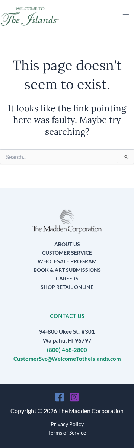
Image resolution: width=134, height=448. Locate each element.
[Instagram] (74, 397)
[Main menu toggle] (126, 16)
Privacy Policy (67, 424)
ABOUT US (67, 244)
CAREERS (67, 278)
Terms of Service (67, 432)
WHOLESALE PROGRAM (67, 261)
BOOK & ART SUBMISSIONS (67, 270)
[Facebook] (60, 397)
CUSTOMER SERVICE (67, 253)
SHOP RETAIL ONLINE (67, 287)
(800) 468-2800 (67, 350)
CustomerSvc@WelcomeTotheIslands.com (67, 359)
